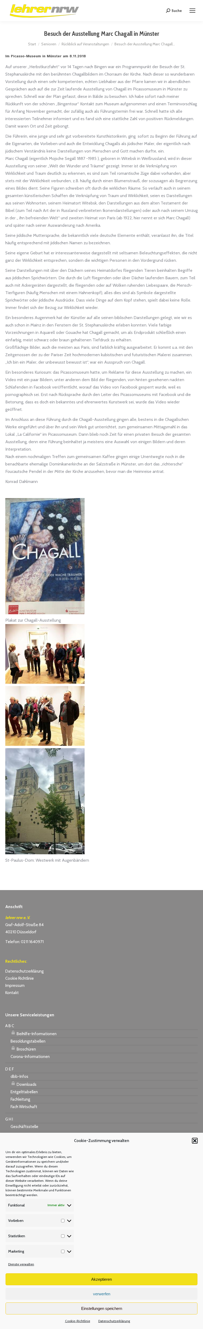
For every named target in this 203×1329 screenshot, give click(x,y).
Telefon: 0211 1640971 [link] (24, 941)
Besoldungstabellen (28, 1041)
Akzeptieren (101, 1279)
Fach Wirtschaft (24, 1106)
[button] (194, 1140)
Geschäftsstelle (24, 1126)
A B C (9, 1025)
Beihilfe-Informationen (36, 1033)
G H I (9, 1119)
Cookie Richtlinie (19, 978)
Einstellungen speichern (101, 1308)
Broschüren (26, 1049)
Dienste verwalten (21, 1264)
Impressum (15, 985)
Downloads (26, 1084)
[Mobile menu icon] (192, 10)
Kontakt (12, 992)
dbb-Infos (19, 1076)
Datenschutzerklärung (114, 1321)
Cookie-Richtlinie (77, 1321)
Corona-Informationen (30, 1056)
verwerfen (101, 1294)
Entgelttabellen (24, 1092)
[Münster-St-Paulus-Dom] (45, 852)
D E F (9, 1069)
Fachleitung (20, 1099)
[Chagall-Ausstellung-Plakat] (45, 612)
